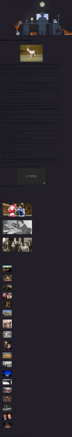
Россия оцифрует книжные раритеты (10, 412)
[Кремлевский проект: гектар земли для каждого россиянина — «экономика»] (7, 357)
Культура (4, 37)
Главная (4, 431)
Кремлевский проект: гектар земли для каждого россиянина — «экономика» (18, 359)
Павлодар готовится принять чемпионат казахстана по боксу (16, 218)
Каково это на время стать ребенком (10, 194)
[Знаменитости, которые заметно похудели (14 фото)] (7, 298)
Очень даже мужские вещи (8, 291)
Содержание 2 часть (7, 433)
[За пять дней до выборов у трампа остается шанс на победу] (7, 419)
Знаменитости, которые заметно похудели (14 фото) (13, 300)
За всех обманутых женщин (8, 192)
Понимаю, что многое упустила (9, 329)
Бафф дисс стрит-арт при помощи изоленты (12, 339)
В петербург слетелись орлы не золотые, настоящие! (14, 351)
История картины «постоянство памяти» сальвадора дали (15, 273)
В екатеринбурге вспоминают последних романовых (15, 253)
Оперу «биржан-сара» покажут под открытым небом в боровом (16, 429)
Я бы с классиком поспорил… (9, 308)
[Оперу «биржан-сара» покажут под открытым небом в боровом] (7, 427)
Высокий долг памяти (8, 235)
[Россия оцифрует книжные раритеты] (7, 410)
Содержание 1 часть (7, 432)
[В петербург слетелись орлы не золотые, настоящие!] (7, 349)
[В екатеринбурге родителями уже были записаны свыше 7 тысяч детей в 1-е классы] (7, 366)
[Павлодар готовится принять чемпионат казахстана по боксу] (17, 216)
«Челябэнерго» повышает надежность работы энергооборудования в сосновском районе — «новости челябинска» (27, 318)
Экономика (5, 260)
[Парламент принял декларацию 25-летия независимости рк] (7, 401)
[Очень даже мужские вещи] (7, 289)
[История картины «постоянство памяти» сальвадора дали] (7, 271)
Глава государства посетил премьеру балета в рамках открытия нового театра (19, 378)
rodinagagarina (6, 42)
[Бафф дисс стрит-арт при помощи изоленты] (7, 337)
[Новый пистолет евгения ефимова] (7, 384)
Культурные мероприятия (8, 258)
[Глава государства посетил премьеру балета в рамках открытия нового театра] (7, 376)
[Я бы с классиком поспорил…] (7, 306)
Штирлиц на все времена (8, 188)
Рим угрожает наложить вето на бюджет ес (12, 394)
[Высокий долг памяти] (17, 233)
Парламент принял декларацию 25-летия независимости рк (15, 403)
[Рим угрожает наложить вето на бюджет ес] (7, 392)
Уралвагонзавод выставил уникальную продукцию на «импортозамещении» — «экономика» (22, 282)
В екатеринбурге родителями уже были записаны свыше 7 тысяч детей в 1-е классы (20, 368)
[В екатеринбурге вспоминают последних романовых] (17, 251)
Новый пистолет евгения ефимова (10, 386)
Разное (4, 259)
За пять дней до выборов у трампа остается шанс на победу (15, 421)
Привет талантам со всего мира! (9, 190)
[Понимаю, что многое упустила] (7, 327)
